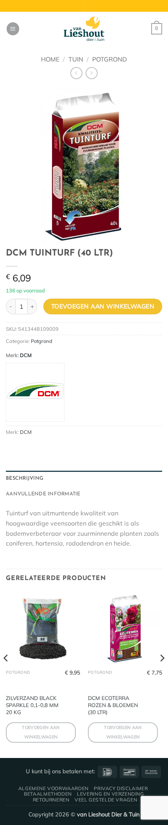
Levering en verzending (110, 794)
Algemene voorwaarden (53, 788)
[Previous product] (92, 73)
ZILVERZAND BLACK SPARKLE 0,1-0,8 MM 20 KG (32, 704)
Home (50, 59)
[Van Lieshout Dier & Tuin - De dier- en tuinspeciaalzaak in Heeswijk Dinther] (84, 29)
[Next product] (76, 73)
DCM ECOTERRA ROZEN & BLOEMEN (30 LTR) (113, 704)
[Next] (161, 674)
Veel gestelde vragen (106, 800)
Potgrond (109, 59)
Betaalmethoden (48, 794)
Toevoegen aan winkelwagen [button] (40, 732)
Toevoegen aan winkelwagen (103, 306)
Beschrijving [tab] (24, 478)
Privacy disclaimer (121, 788)
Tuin (75, 59)
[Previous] (6, 674)
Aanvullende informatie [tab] (43, 494)
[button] (13, 28)
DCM (26, 355)
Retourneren (51, 800)
